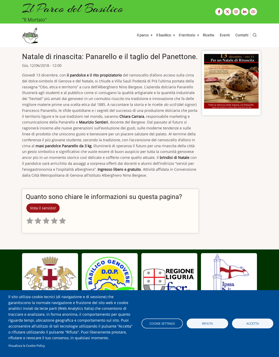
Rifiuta (207, 323)
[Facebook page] (219, 11)
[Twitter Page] (227, 11)
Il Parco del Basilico (72, 8)
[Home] (30, 35)
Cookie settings (162, 323)
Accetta (252, 323)
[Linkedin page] (244, 11)
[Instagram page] (236, 11)
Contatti (241, 35)
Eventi (225, 35)
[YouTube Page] (253, 11)
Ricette (208, 35)
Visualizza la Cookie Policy (26, 346)
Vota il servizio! (43, 207)
